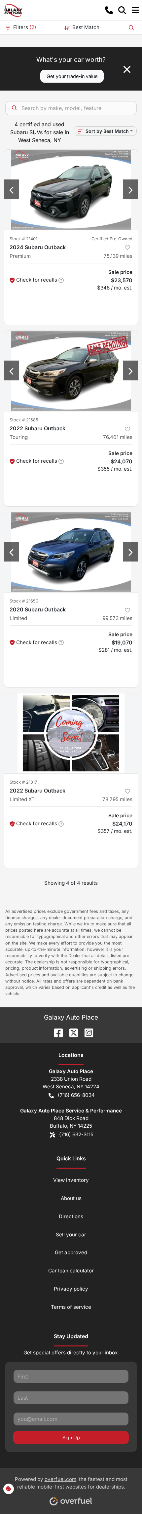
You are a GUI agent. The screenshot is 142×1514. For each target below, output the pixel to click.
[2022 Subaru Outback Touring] (71, 371)
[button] (109, 10)
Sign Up (71, 1437)
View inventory (71, 1180)
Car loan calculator (71, 1270)
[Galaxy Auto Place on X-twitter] (71, 1032)
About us (71, 1198)
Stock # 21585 (24, 419)
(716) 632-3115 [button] (76, 1134)
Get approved (71, 1252)
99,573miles (117, 618)
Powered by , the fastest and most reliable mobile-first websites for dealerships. (71, 1483)
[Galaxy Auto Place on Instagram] (86, 1032)
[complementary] (122, 1494)
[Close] (127, 69)
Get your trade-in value (72, 76)
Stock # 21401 (23, 238)
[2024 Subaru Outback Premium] (71, 190)
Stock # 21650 (24, 601)
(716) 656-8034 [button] (76, 1095)
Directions (71, 1216)
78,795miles (117, 799)
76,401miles (117, 437)
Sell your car (71, 1234)
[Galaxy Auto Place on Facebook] (55, 1032)
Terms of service (71, 1307)
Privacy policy (71, 1289)
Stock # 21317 (23, 782)
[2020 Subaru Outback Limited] (71, 552)
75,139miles (118, 256)
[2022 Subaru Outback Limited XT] (71, 733)
